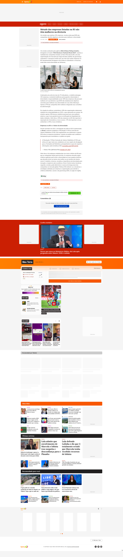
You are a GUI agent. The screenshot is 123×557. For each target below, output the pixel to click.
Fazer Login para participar (61, 206)
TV (48, 416)
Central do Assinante (88, 1)
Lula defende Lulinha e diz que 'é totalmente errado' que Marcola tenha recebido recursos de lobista (71, 447)
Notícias (53, 187)
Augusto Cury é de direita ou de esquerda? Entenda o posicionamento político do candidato (75, 499)
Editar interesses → (97, 268)
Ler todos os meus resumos (74, 281)
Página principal (28, 2)
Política (43, 439)
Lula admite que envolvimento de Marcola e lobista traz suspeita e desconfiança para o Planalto (51, 447)
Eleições (42, 249)
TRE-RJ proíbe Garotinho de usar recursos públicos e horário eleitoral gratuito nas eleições (71, 464)
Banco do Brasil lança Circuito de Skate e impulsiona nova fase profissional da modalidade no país (54, 499)
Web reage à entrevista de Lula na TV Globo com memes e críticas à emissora (34, 464)
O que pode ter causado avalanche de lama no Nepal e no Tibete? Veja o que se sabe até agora (30, 489)
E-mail (96, 1)
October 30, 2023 (65, 150)
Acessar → (37, 297)
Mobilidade (70, 416)
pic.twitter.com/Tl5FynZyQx (70, 146)
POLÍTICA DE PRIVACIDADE (73, 546)
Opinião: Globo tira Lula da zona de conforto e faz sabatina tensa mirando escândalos (54, 464)
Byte (28, 416)
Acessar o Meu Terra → (39, 262)
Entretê (28, 407)
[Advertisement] (92, 463)
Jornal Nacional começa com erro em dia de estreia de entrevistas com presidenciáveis (70, 489)
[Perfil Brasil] (43, 176)
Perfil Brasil (46, 187)
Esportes (51, 496)
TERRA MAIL (79, 1)
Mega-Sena (70, 407)
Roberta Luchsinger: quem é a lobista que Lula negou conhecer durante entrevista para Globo (30, 454)
